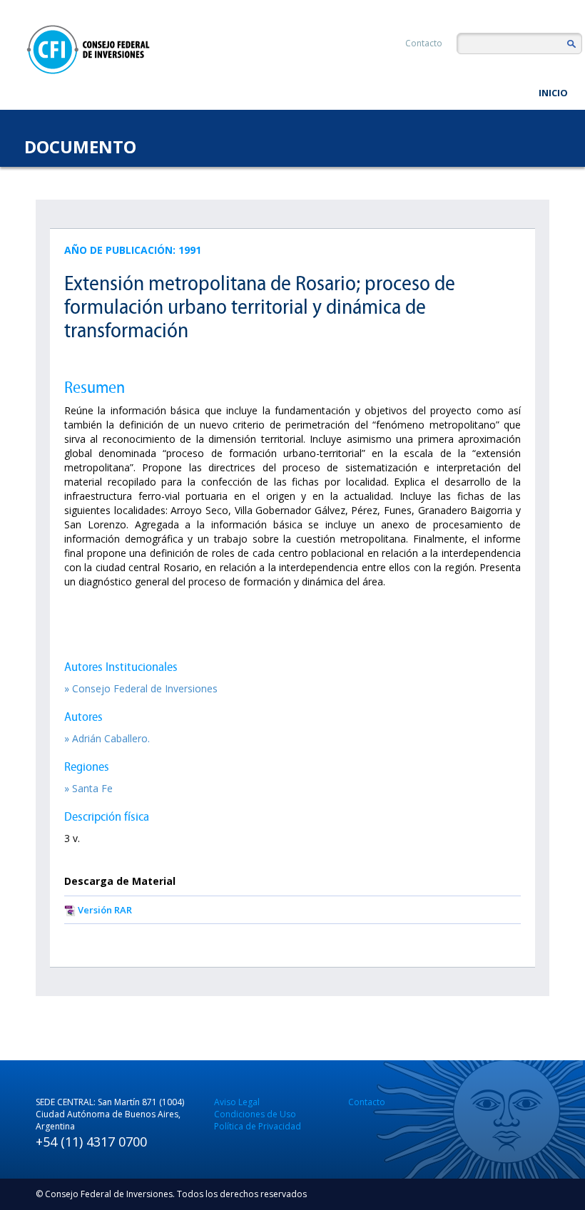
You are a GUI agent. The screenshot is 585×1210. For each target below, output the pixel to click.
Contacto (423, 43)
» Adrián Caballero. (107, 738)
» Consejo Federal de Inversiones (141, 688)
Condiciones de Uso (255, 1114)
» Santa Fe (88, 788)
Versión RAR (105, 909)
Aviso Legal (237, 1102)
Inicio (553, 92)
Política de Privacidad (257, 1126)
